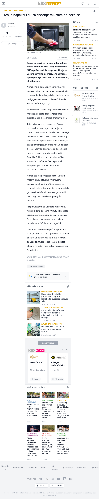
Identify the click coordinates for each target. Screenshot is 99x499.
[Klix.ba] (49, 3)
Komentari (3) (48, 343)
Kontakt (44, 467)
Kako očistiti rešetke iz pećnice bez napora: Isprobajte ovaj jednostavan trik (54, 297)
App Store (43, 485)
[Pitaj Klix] (82, 3)
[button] (62, 350)
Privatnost (81, 467)
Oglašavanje (67, 467)
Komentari (32, 467)
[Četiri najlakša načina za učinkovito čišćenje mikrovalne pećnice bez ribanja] (33, 313)
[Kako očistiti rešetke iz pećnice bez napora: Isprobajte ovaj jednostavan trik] (33, 297)
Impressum (18, 467)
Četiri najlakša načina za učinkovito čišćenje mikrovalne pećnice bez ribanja (52, 314)
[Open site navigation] (3, 3)
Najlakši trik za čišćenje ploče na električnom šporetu (52, 329)
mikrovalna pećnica (35, 266)
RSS (70, 479)
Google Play (58, 485)
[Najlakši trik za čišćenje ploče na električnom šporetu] (33, 329)
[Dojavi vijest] (89, 3)
